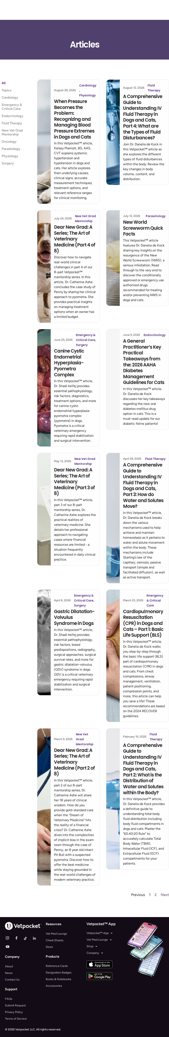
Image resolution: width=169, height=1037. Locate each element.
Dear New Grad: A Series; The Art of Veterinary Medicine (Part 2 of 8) (74, 762)
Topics (6, 90)
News (9, 973)
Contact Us (12, 979)
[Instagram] (9, 938)
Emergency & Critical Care (12, 107)
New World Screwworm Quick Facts (143, 228)
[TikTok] (27, 938)
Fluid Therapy (12, 123)
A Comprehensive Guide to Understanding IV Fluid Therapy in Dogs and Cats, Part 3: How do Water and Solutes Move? (143, 486)
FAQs (8, 999)
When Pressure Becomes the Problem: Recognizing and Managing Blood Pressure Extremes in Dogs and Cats (74, 119)
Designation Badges (59, 972)
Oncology (9, 142)
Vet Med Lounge (56, 933)
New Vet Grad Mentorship (12, 132)
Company (93, 953)
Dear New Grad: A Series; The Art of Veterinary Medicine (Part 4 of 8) (74, 239)
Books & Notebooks (58, 979)
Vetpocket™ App (98, 933)
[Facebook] (18, 938)
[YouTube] (9, 946)
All (4, 83)
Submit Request (15, 1005)
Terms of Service (16, 1018)
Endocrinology (12, 116)
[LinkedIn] (36, 938)
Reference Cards (57, 966)
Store (49, 947)
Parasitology (11, 149)
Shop (90, 946)
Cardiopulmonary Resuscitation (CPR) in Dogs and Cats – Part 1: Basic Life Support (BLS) (143, 623)
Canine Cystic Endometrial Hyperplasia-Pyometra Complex (69, 363)
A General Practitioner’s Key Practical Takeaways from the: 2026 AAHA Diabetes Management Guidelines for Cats (143, 362)
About (9, 966)
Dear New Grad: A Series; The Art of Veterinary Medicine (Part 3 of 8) (74, 482)
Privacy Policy (14, 1012)
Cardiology (10, 97)
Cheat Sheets (54, 940)
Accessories (54, 986)
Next (165, 894)
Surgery (8, 163)
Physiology (10, 156)
